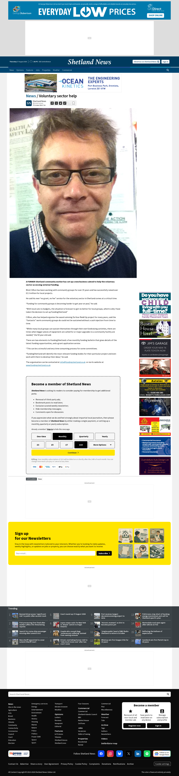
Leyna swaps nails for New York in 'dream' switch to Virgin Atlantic (73, 624)
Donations (106, 764)
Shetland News (39, 101)
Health (34, 715)
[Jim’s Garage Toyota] (155, 348)
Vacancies (82, 731)
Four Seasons (83, 703)
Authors (104, 731)
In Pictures (59, 734)
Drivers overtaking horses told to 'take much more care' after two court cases (73, 642)
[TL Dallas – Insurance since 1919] (155, 446)
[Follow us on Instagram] (110, 753)
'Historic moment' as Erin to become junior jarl (112, 623)
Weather (58, 709)
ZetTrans (81, 723)
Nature (34, 727)
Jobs (80, 728)
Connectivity (13, 728)
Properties (83, 738)
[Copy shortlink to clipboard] (64, 103)
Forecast (104, 717)
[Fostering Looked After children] (155, 293)
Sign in (165, 61)
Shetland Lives (60, 743)
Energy (34, 706)
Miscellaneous (106, 709)
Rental (80, 745)
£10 (81, 444)
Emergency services (40, 703)
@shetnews (38, 103)
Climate (11, 722)
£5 (52, 444)
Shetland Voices (61, 740)
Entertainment (37, 709)
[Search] (168, 70)
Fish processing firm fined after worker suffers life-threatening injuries (32, 624)
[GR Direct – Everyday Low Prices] (89, 10)
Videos (104, 738)
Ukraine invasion (61, 706)
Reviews (58, 720)
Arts (10, 713)
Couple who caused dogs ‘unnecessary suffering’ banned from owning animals (73, 633)
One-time (41, 436)
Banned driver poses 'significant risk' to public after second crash (32, 615)
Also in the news (14, 707)
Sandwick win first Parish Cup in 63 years (155, 641)
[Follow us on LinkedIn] (138, 753)
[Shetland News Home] (89, 66)
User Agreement (51, 764)
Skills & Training (84, 734)
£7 (67, 444)
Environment (36, 712)
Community (12, 725)
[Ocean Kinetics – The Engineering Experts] (73, 83)
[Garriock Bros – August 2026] (155, 426)
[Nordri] (155, 407)
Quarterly (83, 436)
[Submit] (168, 694)
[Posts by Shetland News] (29, 103)
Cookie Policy (81, 764)
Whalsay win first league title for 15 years (114, 641)
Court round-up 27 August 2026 (73, 614)
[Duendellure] (155, 466)
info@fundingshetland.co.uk (72, 362)
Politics (34, 734)
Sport (34, 743)
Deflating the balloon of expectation (152, 632)
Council (11, 734)
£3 (38, 444)
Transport (58, 703)
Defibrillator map (109, 743)
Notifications (119, 764)
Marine (34, 724)
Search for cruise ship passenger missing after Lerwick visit (32, 632)
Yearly (105, 436)
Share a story (36, 764)
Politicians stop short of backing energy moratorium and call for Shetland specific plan (155, 616)
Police (34, 731)
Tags (103, 728)
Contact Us (13, 764)
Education (12, 740)
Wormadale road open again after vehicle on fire (153, 623)
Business (11, 719)
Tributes (58, 737)
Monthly (62, 436)
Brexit (10, 716)
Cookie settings (162, 764)
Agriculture (12, 710)
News (31, 95)
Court (10, 737)
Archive (104, 725)
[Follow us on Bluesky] (119, 753)
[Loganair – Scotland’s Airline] (155, 368)
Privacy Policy (67, 764)
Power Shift (36, 737)
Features (59, 731)
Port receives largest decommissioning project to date (112, 616)
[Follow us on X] (128, 753)
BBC (79, 717)
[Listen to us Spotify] (147, 753)
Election (11, 743)
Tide (103, 720)
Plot (102, 706)
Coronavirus (13, 731)
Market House (83, 720)
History (34, 718)
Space (34, 740)
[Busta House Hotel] (155, 328)
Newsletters (106, 734)
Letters (58, 717)
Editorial (58, 726)
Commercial (83, 708)
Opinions (59, 714)
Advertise (24, 764)
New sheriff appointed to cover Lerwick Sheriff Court (31, 641)
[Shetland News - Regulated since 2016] (18, 753)
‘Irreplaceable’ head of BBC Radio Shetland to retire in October (114, 632)
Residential (82, 742)
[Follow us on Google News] (162, 753)
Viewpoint (59, 723)
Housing (35, 721)
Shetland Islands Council (87, 714)
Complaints (94, 764)
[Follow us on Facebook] (101, 753)
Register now (135, 725)
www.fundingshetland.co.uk (38, 365)
